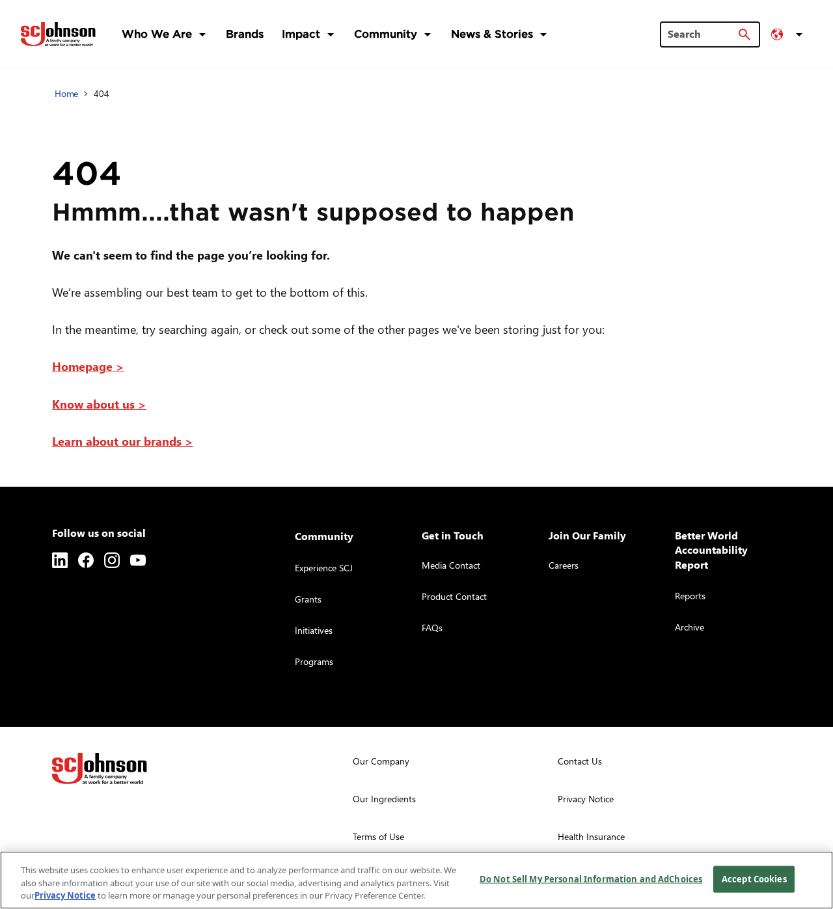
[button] (789, 34)
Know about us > (99, 404)
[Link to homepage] (58, 34)
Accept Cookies (754, 878)
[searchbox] (702, 34)
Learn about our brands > (122, 441)
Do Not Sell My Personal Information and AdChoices (591, 878)
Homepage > (88, 366)
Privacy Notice (65, 895)
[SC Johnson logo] (99, 768)
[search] (744, 34)
